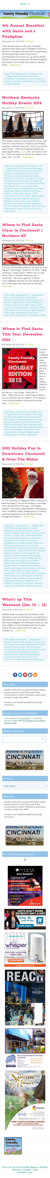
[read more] (15, 64)
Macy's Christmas (12, 563)
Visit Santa (32, 434)
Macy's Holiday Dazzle (22, 565)
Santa (7, 429)
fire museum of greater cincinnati (20, 550)
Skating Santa (11, 434)
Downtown (21, 639)
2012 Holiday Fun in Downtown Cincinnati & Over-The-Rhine (23, 454)
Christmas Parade (30, 176)
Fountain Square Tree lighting (26, 555)
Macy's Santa (10, 424)
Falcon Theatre (11, 647)
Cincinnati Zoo (18, 302)
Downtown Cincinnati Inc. (16, 78)
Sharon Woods (11, 315)
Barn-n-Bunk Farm (28, 414)
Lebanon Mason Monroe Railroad (21, 653)
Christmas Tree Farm (14, 178)
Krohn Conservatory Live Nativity (24, 650)
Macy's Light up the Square (22, 566)
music (23, 151)
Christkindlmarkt (34, 535)
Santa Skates (17, 429)
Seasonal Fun (22, 74)
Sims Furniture (24, 203)
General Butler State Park (16, 183)
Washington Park (37, 315)
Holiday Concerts (12, 188)
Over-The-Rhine (23, 573)
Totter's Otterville (32, 208)
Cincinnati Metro (22, 538)
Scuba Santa (10, 203)
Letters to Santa (23, 196)
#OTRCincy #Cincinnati (15, 528)
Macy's (35, 560)
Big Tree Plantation (27, 297)
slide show (34, 81)
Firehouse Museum (24, 419)
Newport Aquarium (30, 198)
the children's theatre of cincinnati (21, 581)
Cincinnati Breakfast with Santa (30, 644)
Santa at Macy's (19, 578)
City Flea (24, 540)
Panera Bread (38, 573)
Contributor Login (25, 1172)
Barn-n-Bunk (10, 297)
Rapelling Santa (36, 427)
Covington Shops (12, 181)
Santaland (21, 312)
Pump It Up (27, 657)
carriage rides (18, 535)
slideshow (36, 203)
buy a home (24, 718)
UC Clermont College (20, 658)
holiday (25, 81)
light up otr (26, 560)
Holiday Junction (34, 558)
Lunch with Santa (32, 422)
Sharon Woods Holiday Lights (25, 432)
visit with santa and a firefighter (23, 584)
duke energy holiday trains (31, 548)
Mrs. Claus (23, 424)
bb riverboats (25, 168)
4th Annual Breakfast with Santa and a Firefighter (23, 31)
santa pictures (24, 310)
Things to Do (36, 74)
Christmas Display (13, 176)
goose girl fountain (29, 186)
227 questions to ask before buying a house (24, 721)
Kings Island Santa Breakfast (24, 649)
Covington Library (34, 178)
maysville (16, 198)
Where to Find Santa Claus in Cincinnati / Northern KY (22, 230)
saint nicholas (33, 201)
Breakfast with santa (29, 76)
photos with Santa (19, 427)
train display (10, 211)
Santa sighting (38, 310)
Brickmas (8, 173)
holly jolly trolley (12, 560)
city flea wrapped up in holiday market (20, 541)
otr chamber (30, 568)
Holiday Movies (29, 188)
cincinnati (8, 538)
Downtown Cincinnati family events (24, 544)
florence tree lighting (31, 181)
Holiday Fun (17, 422)
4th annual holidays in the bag (21, 529)
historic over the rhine (14, 558)
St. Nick (22, 434)
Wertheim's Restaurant (33, 659)
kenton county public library (17, 193)
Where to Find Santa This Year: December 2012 (22, 334)
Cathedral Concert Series (26, 173)
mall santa (15, 307)
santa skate (9, 312)
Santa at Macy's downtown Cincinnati (23, 579)
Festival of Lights (21, 305)
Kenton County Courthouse (28, 191)
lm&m (33, 305)
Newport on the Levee (15, 201)
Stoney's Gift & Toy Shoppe (17, 206)
